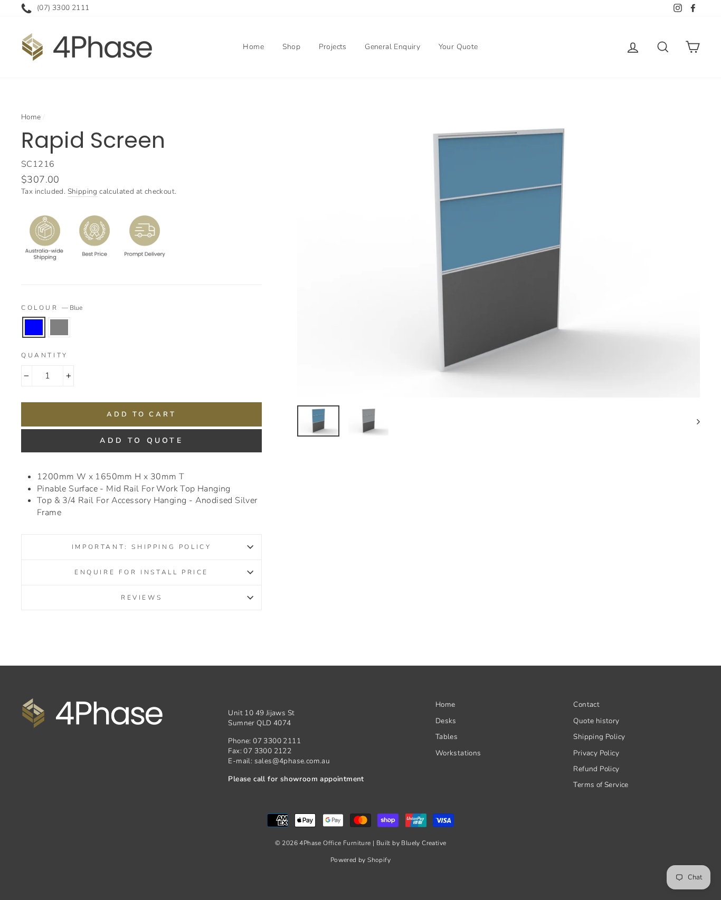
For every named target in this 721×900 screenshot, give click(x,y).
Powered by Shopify (360, 860)
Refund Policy (596, 769)
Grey (59, 327)
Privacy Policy (596, 753)
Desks (446, 721)
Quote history (596, 721)
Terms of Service (600, 785)
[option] (498, 252)
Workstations (458, 753)
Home (253, 47)
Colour (51, 308)
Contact (586, 704)
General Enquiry (392, 47)
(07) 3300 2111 (63, 8)
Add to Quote (141, 440)
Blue (33, 327)
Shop (291, 47)
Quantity (44, 355)
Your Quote (458, 47)
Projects (333, 47)
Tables (446, 737)
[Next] (693, 421)
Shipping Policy (599, 737)
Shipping (83, 191)
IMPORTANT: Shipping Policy (142, 547)
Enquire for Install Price (141, 572)
